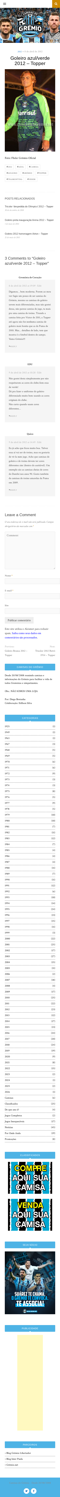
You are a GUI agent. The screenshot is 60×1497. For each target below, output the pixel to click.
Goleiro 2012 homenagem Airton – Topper (26, 233)
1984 (7, 844)
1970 (7, 761)
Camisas (9, 1098)
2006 (7, 974)
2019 (7, 1050)
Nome (8, 575)
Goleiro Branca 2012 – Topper (16, 653)
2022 (7, 1068)
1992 (7, 891)
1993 (7, 897)
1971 (7, 767)
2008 (7, 986)
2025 (7, 1086)
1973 (7, 779)
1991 (7, 885)
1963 (7, 738)
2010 (7, 997)
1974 (7, 785)
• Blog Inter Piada (14, 1459)
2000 (7, 938)
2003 (7, 956)
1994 (7, 903)
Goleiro (12, 173)
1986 (7, 856)
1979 (7, 815)
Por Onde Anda (13, 1133)
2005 (7, 968)
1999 (7, 932)
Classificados (11, 1103)
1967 (7, 744)
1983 (7, 838)
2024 (7, 1080)
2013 (7, 1015)
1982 (7, 832)
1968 (7, 750)
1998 (7, 927)
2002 (7, 950)
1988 (7, 868)
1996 (7, 915)
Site (7, 605)
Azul (20, 166)
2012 (20, 51)
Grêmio (27, 173)
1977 (7, 803)
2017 (7, 1039)
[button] (3, 4)
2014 (7, 1021)
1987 (7, 862)
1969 (7, 756)
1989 (7, 874)
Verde (31, 179)
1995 (7, 909)
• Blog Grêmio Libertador (18, 1453)
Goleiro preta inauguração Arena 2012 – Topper (29, 220)
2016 (7, 1033)
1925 (7, 726)
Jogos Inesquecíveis (14, 1121)
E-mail (9, 590)
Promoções (10, 1139)
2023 (7, 1074)
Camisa (34, 166)
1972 (7, 773)
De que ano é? (12, 1109)
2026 (7, 1092)
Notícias (9, 1127)
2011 (7, 1003)
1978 (7, 809)
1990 (7, 879)
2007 (7, 980)
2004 (7, 962)
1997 (7, 921)
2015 (7, 1027)
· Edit (38, 285)
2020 (7, 1056)
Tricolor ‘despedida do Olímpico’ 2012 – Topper (29, 206)
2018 (7, 1044)
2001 (7, 944)
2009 (7, 991)
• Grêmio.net (11, 1465)
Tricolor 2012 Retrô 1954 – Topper (45, 653)
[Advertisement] (30, 1383)
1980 (7, 820)
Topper (42, 173)
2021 (7, 1062)
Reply (14, 346)
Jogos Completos (13, 1115)
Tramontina (14, 179)
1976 (7, 797)
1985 (7, 850)
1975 (7, 791)
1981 (7, 826)
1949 (7, 732)
